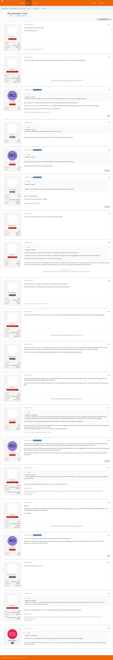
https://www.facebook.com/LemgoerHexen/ (35, 303)
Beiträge (6, 43)
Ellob (10, 16)
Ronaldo (38, 112)
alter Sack (39, 432)
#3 (109, 90)
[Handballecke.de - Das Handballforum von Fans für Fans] (10, 4)
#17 (109, 535)
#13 (109, 408)
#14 (109, 440)
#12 (109, 375)
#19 (109, 593)
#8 (109, 242)
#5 (109, 150)
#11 (109, 344)
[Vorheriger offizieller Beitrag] (105, 171)
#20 (109, 628)
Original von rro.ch (66, 270)
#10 (109, 311)
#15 (109, 468)
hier (36, 30)
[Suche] (108, 3)
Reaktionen (7, 42)
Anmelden (93, 3)
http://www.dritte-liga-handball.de (33, 49)
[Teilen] (110, 19)
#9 (109, 280)
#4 (109, 122)
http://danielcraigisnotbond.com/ (33, 566)
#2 (109, 57)
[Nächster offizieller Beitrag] (108, 116)
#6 (109, 177)
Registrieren (102, 3)
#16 (109, 502)
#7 (109, 213)
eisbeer (27, 347)
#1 (109, 24)
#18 (109, 562)
